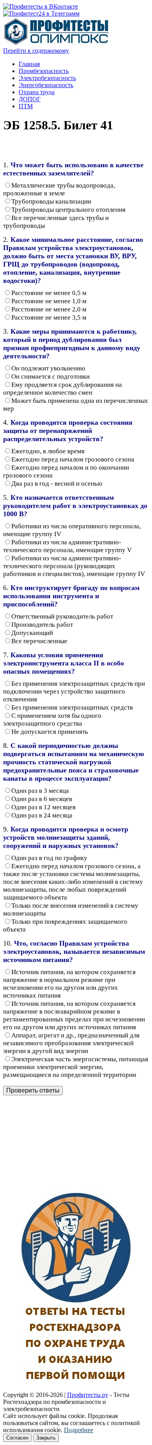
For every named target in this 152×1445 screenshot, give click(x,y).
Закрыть (46, 1438)
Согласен (17, 1438)
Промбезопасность (44, 71)
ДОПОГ (30, 99)
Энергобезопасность (46, 85)
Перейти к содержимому (36, 50)
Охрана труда (37, 92)
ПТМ (26, 106)
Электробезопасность (47, 78)
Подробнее (78, 1430)
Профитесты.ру (87, 1394)
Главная (29, 64)
